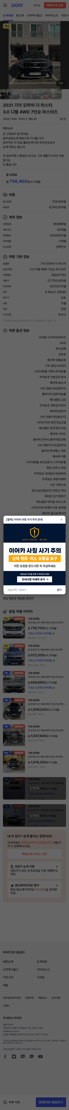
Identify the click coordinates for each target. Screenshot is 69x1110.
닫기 (59, 589)
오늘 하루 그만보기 (17, 589)
